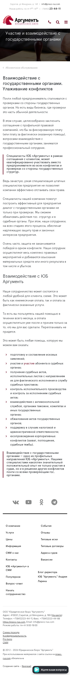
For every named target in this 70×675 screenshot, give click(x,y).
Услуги (10, 532)
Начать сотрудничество (15, 592)
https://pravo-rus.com (14, 621)
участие (29, 363)
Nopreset (26, 666)
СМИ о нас (12, 553)
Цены (9, 539)
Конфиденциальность (15, 635)
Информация (13, 546)
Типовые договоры (52, 546)
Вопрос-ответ (14, 583)
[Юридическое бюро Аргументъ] (20, 20)
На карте (57, 615)
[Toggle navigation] (66, 22)
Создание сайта (11, 666)
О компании (13, 526)
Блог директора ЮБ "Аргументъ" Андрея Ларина (52, 577)
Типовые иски (49, 539)
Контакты (11, 559)
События (46, 526)
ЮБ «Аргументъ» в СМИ (17, 568)
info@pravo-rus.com (50, 4)
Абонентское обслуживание (22, 68)
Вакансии (46, 559)
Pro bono (7, 639)
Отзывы (45, 532)
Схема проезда (11, 632)
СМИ (5, 642)
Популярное (13, 577)
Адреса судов (49, 553)
